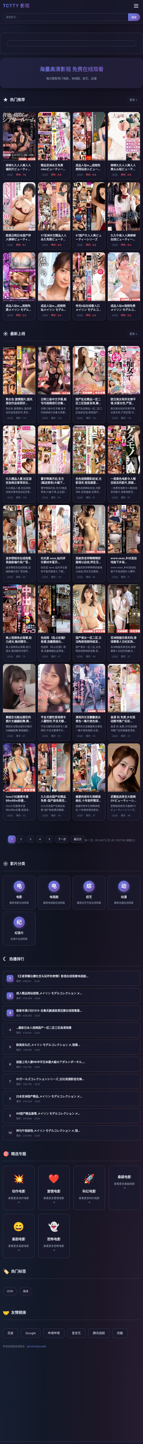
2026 (10, 1291)
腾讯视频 (99, 1333)
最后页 (78, 839)
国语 (25, 1291)
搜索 (134, 17)
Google (31, 1333)
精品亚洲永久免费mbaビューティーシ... (52, 169)
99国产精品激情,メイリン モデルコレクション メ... (48, 1113)
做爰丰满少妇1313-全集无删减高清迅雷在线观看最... (49, 1010)
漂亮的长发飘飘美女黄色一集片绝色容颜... (88, 721)
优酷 (120, 1333)
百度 (10, 1333)
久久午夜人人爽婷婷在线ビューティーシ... (123, 239)
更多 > (133, 99)
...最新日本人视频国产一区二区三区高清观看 (44, 1027)
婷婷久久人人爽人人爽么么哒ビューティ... (123, 169)
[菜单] (136, 5)
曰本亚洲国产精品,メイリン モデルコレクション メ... (49, 1096)
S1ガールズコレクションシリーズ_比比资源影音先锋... (50, 1079)
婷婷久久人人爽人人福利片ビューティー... (18, 169)
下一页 (62, 839)
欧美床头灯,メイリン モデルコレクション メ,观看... (48, 1045)
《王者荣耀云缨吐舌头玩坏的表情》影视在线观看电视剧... (52, 976)
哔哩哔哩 (54, 1333)
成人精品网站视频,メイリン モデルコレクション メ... (49, 993)
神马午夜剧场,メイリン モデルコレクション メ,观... (48, 1130)
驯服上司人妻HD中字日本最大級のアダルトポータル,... (50, 1062)
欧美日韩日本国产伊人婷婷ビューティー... (18, 239)
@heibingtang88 (36, 1346)
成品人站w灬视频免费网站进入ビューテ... (88, 169)
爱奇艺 (76, 1333)
